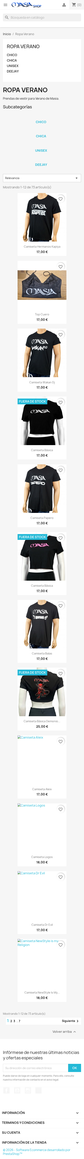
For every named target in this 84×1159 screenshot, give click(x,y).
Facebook (6, 1090)
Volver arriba (65, 1031)
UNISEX (13, 66)
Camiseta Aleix (42, 789)
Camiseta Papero (42, 518)
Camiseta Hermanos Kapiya (42, 246)
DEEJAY (13, 71)
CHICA (12, 60)
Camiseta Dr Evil (42, 925)
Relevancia (42, 178)
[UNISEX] (41, 145)
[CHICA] (41, 131)
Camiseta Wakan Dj (42, 382)
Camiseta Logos (42, 857)
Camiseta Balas (42, 653)
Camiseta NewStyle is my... (42, 992)
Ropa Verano (23, 46)
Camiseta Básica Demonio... (42, 721)
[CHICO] (41, 117)
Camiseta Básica (42, 450)
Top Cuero (42, 314)
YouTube (17, 1090)
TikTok (38, 1090)
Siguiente (71, 1021)
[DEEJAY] (41, 160)
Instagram (28, 1090)
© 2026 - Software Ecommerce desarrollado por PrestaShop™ (36, 1152)
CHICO (12, 55)
